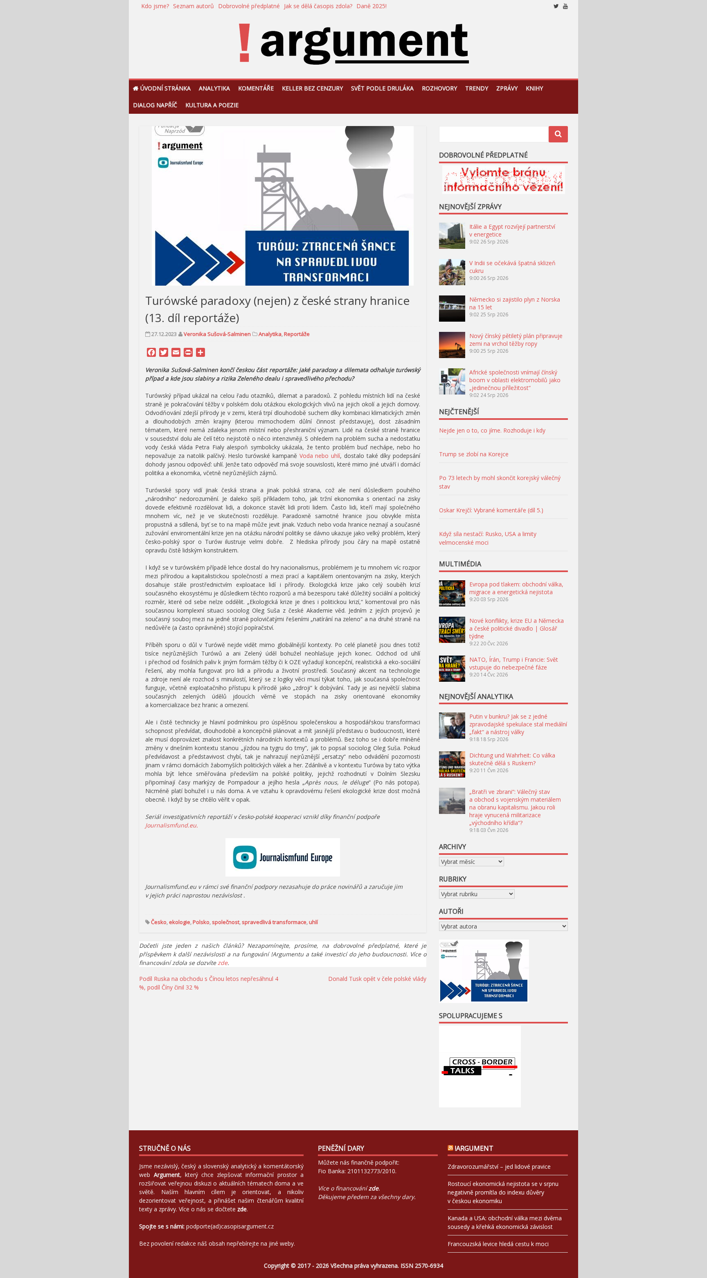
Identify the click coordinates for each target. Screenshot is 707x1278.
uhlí (313, 922)
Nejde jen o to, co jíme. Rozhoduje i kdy (492, 430)
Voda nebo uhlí (319, 456)
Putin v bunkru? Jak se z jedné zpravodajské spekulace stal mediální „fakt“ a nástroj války (518, 724)
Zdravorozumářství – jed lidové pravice (499, 1166)
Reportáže (297, 334)
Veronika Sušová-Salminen (217, 334)
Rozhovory (439, 88)
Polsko (201, 922)
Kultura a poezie (212, 105)
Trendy (476, 88)
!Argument (474, 1148)
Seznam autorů (193, 6)
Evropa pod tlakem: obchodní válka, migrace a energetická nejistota (516, 588)
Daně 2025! (371, 6)
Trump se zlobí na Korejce (474, 454)
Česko (159, 922)
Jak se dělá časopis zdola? (318, 6)
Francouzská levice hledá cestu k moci (498, 1244)
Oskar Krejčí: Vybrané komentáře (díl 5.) (491, 510)
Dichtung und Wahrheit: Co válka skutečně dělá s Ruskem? (512, 759)
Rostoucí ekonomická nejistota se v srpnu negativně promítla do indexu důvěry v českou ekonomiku (503, 1192)
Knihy (534, 88)
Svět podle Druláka (382, 88)
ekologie (179, 922)
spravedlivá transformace (274, 922)
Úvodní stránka (165, 88)
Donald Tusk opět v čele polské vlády (377, 979)
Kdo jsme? (155, 6)
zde (222, 963)
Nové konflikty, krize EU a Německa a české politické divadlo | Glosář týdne (516, 628)
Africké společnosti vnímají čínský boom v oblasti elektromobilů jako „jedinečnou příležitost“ (515, 380)
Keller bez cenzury (312, 88)
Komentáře (256, 88)
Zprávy (507, 88)
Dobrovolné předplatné (249, 6)
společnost (225, 922)
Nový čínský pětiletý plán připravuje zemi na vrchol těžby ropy (516, 339)
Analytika (214, 88)
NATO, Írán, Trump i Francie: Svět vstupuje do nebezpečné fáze (513, 663)
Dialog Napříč (155, 105)
